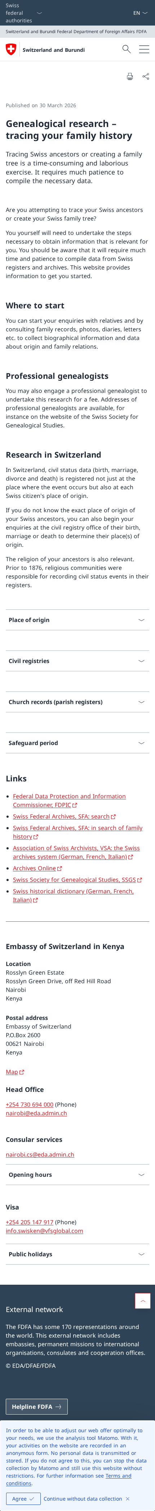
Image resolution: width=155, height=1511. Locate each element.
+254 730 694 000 (29, 1104)
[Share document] (146, 76)
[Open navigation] (144, 49)
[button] (143, 1301)
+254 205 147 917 (29, 1222)
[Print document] (130, 76)
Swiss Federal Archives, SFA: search (61, 816)
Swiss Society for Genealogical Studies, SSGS (74, 880)
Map (12, 1072)
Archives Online (34, 868)
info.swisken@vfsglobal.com (44, 1231)
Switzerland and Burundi (54, 49)
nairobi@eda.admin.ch (36, 1113)
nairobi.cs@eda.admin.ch (40, 1154)
